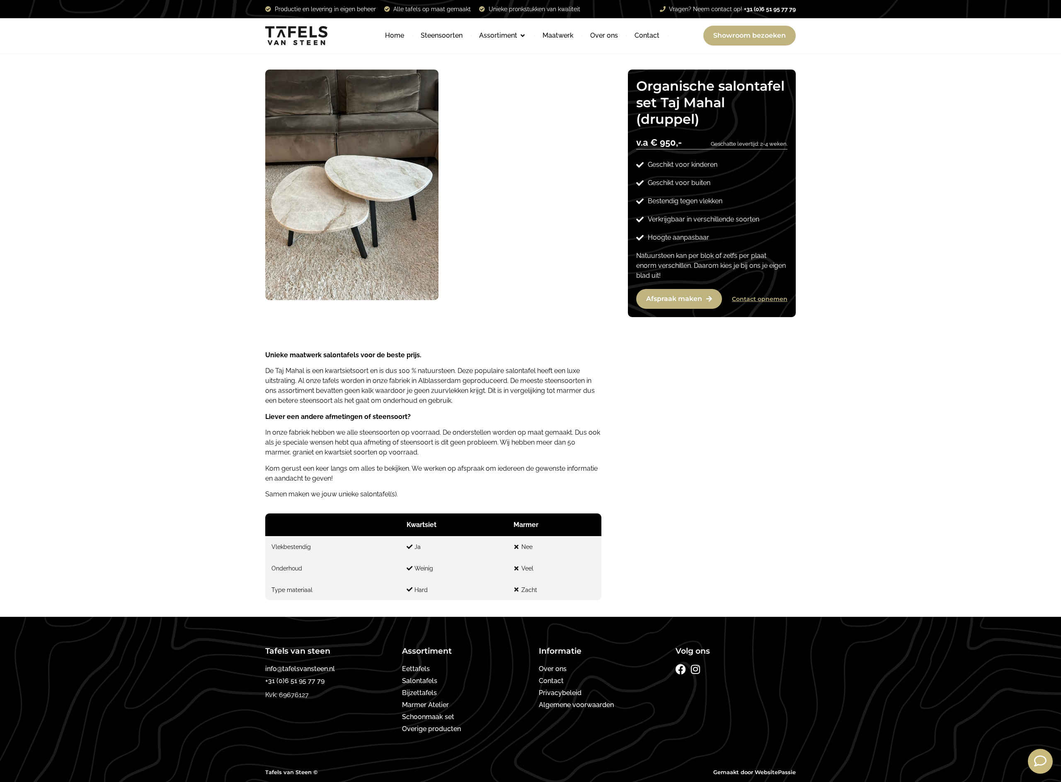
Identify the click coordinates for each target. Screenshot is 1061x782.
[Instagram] (695, 669)
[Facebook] (681, 669)
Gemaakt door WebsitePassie (754, 772)
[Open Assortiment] (522, 35)
